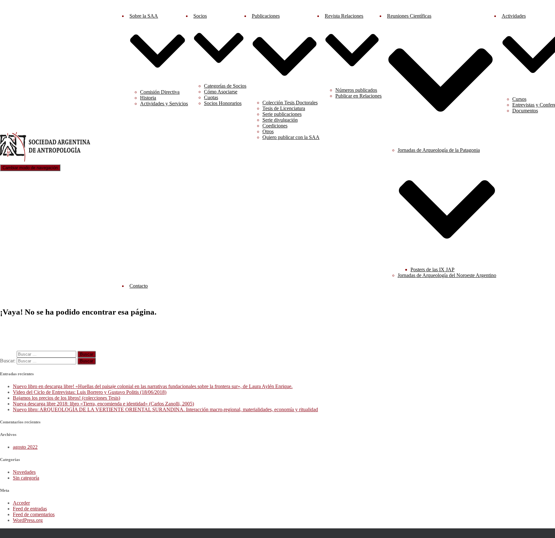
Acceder (21, 503)
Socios (200, 16)
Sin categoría (26, 478)
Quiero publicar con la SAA (291, 137)
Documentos (525, 110)
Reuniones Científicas (409, 16)
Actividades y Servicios (164, 103)
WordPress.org (28, 520)
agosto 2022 (25, 447)
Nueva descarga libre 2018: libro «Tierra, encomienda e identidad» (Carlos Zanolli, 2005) (103, 403)
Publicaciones (266, 16)
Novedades (24, 472)
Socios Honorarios (223, 103)
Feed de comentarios (34, 514)
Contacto (138, 286)
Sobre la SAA (143, 16)
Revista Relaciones (344, 16)
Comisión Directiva (160, 92)
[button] (157, 81)
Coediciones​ (274, 125)
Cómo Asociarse (220, 91)
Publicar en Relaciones (358, 96)
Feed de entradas (30, 508)
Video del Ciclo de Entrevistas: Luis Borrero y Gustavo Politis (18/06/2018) (89, 392)
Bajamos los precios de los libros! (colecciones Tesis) (66, 398)
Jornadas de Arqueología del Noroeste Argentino (447, 275)
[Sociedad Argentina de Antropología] (46, 161)
